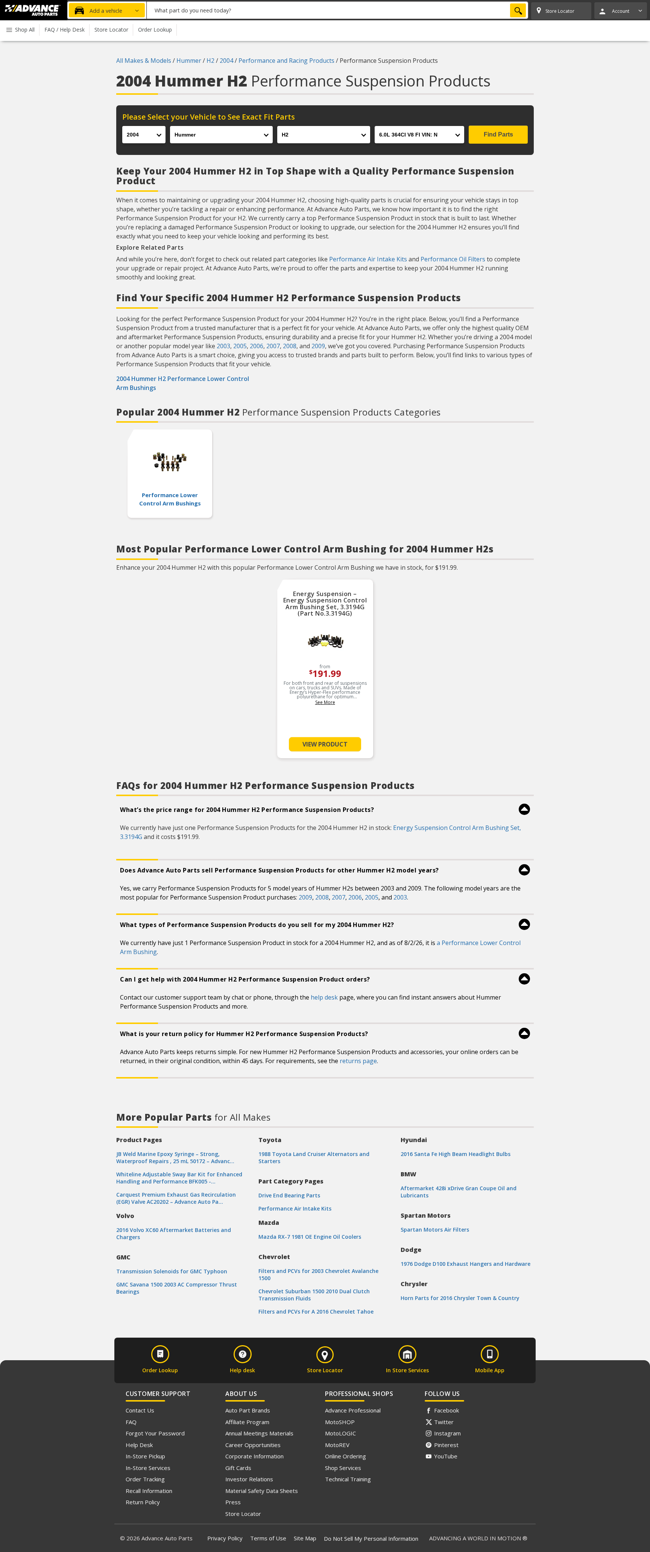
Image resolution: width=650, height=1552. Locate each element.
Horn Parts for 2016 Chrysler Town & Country (460, 1298)
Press (233, 1502)
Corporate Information (254, 1456)
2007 (273, 346)
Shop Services (343, 1468)
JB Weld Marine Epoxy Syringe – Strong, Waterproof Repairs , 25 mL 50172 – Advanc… (175, 1157)
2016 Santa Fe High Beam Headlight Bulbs (455, 1154)
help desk (324, 997)
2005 (240, 346)
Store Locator (243, 1513)
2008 (289, 346)
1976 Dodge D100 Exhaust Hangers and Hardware (465, 1263)
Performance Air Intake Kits (368, 259)
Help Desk (139, 1445)
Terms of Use (268, 1538)
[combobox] (337, 10)
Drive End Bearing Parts (289, 1195)
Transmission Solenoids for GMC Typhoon (171, 1271)
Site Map (305, 1538)
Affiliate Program (247, 1422)
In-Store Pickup (145, 1456)
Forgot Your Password (155, 1433)
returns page (358, 1061)
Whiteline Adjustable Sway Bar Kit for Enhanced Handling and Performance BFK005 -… (179, 1178)
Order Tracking (145, 1479)
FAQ (131, 1422)
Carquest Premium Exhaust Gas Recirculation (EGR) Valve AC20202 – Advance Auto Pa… (176, 1198)
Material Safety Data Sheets (261, 1490)
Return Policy (143, 1502)
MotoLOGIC (340, 1433)
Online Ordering (345, 1456)
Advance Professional (353, 1410)
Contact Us (140, 1410)
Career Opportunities (253, 1445)
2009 (318, 346)
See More (325, 702)
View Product (325, 744)
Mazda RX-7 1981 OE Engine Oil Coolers (309, 1236)
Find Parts (498, 134)
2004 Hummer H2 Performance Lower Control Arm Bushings (182, 383)
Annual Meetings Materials (259, 1433)
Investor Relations (249, 1479)
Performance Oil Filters (453, 259)
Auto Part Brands (247, 1410)
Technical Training (348, 1479)
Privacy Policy (225, 1538)
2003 (223, 346)
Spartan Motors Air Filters (435, 1229)
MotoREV (337, 1445)
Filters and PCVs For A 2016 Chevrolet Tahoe (316, 1311)
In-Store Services (148, 1468)
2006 (256, 346)
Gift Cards (238, 1468)
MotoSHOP (340, 1422)
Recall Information (149, 1490)
